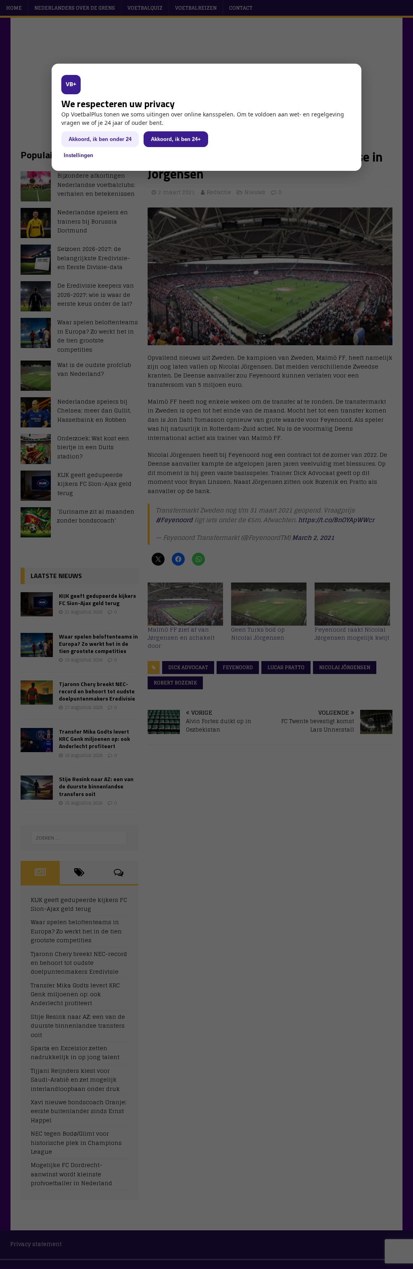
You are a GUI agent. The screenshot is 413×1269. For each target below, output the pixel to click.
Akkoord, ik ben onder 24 (100, 139)
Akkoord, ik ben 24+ (176, 139)
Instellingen (78, 155)
